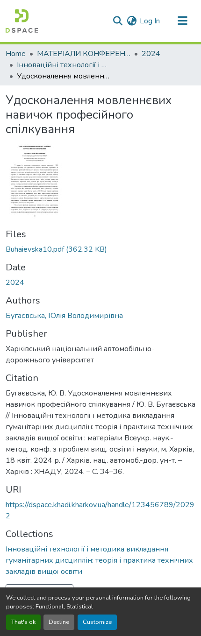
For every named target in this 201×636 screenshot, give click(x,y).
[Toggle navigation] (182, 21)
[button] (22, 21)
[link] (100, 249)
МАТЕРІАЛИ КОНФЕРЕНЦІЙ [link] (83, 54)
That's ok (23, 622)
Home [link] (16, 54)
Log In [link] (150, 21)
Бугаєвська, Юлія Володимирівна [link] (64, 316)
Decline (59, 622)
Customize (97, 622)
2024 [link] (151, 54)
